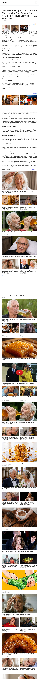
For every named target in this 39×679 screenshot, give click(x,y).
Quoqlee (4, 2)
